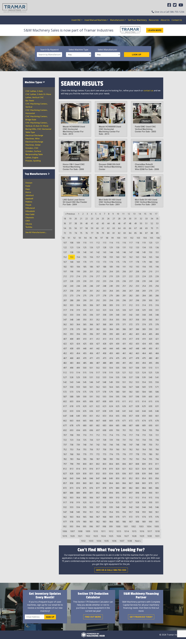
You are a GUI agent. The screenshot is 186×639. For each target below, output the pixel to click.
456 (91, 353)
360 (150, 319)
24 (97, 218)
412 (98, 338)
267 (130, 290)
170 (84, 262)
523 (137, 372)
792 (130, 459)
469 (78, 358)
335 (84, 314)
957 (130, 512)
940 (117, 507)
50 (141, 223)
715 (117, 435)
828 (71, 473)
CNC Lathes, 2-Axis (34, 91)
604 (78, 401)
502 (98, 367)
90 (63, 237)
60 (97, 228)
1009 (88, 531)
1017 (149, 531)
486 (91, 363)
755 (84, 449)
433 (137, 343)
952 (98, 512)
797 (65, 464)
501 (91, 367)
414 (111, 338)
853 (137, 478)
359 (144, 319)
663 (71, 420)
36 (65, 223)
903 (71, 497)
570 (150, 387)
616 (157, 401)
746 (124, 444)
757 (98, 449)
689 (144, 425)
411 (91, 338)
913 (137, 497)
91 (69, 237)
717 (130, 435)
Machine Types (34, 82)
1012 (111, 531)
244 (78, 286)
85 (135, 233)
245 (84, 286)
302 (65, 305)
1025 (111, 536)
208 (137, 271)
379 (78, 329)
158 (104, 257)
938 (104, 507)
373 (137, 324)
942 (130, 507)
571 (157, 387)
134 (144, 247)
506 (124, 367)
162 (130, 257)
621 (91, 406)
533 (104, 377)
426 (91, 343)
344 (144, 314)
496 (157, 363)
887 (65, 492)
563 (104, 387)
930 (150, 502)
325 (117, 310)
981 (91, 521)
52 (152, 223)
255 (150, 286)
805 (117, 464)
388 (137, 329)
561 (91, 387)
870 (150, 483)
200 (84, 271)
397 (98, 334)
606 (91, 401)
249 (111, 286)
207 (130, 271)
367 (98, 324)
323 (104, 310)
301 (157, 300)
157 (98, 257)
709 (78, 435)
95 (91, 237)
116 (124, 242)
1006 (64, 531)
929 (144, 502)
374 (144, 324)
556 (157, 382)
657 (130, 415)
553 (137, 382)
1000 (118, 526)
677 (65, 425)
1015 (134, 531)
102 (131, 237)
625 (117, 406)
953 (104, 512)
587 (65, 396)
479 (144, 358)
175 (117, 262)
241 (157, 281)
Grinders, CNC (31, 148)
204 (111, 271)
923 (104, 502)
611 (124, 401)
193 (137, 266)
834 (111, 473)
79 (103, 233)
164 (144, 257)
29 (124, 218)
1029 (142, 536)
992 (65, 526)
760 (117, 449)
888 (71, 492)
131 (124, 247)
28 (119, 218)
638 (104, 411)
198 (71, 271)
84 (130, 233)
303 (71, 305)
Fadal (27, 186)
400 (117, 334)
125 (84, 247)
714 (111, 435)
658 (137, 415)
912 (130, 497)
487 (98, 363)
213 (71, 276)
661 (157, 415)
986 (124, 521)
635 (84, 411)
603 (71, 401)
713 (104, 435)
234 (111, 281)
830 (84, 473)
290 (84, 300)
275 (84, 295)
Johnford (29, 195)
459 (111, 353)
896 (124, 492)
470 (84, 358)
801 (91, 464)
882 (130, 488)
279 (111, 295)
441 (91, 348)
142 (98, 252)
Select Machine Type (78, 49)
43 (103, 223)
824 (144, 468)
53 (157, 223)
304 (78, 305)
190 (117, 266)
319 (78, 310)
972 (130, 516)
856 (157, 478)
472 (98, 358)
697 (98, 430)
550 (117, 382)
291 (91, 300)
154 (78, 257)
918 (71, 502)
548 (104, 382)
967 (98, 516)
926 (124, 502)
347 (65, 319)
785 (84, 459)
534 (111, 377)
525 (150, 372)
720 (150, 435)
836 (124, 473)
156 (91, 257)
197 (65, 271)
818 (104, 468)
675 (150, 420)
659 (144, 415)
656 (124, 415)
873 (71, 488)
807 (130, 464)
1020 (72, 536)
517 (98, 372)
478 (137, 358)
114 (111, 242)
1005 (156, 526)
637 (98, 411)
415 (117, 338)
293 (104, 300)
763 (137, 449)
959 (144, 512)
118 (137, 242)
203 (104, 271)
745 (117, 444)
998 (104, 526)
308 (104, 305)
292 (98, 300)
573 (71, 391)
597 (130, 396)
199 (78, 271)
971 (124, 516)
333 (71, 314)
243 (71, 286)
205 (117, 271)
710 (84, 435)
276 (91, 295)
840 (150, 473)
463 (137, 353)
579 (111, 391)
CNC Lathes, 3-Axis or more (38, 94)
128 (104, 247)
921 (91, 502)
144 (111, 252)
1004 (149, 526)
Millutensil (30, 208)
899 (144, 492)
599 (144, 396)
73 (70, 233)
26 (108, 218)
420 (150, 338)
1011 (103, 531)
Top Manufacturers (36, 174)
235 (117, 281)
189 (111, 266)
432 (130, 343)
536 (124, 377)
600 (150, 396)
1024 (103, 536)
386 (124, 329)
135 (150, 247)
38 (76, 223)
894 (111, 492)
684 (111, 425)
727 (98, 439)
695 (84, 430)
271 (157, 290)
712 (98, 435)
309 (111, 305)
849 (111, 478)
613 (137, 401)
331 (157, 310)
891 (91, 492)
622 (98, 406)
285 (150, 295)
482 (65, 363)
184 (78, 266)
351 (91, 319)
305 (84, 305)
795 (150, 459)
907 (98, 497)
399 (111, 334)
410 (84, 338)
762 (130, 449)
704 (144, 430)
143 (104, 252)
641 (124, 411)
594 (111, 396)
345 (150, 314)
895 (117, 492)
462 (130, 353)
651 (91, 415)
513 (71, 372)
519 (111, 372)
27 (114, 218)
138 (71, 252)
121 (157, 242)
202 (98, 271)
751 (157, 444)
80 (108, 233)
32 (141, 218)
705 (150, 430)
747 (130, 444)
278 (104, 295)
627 (130, 406)
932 (65, 507)
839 (144, 473)
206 (124, 271)
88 (152, 233)
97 (101, 237)
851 (124, 478)
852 (130, 478)
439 (78, 348)
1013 (118, 531)
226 (157, 276)
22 (86, 218)
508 (137, 367)
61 (103, 228)
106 (158, 237)
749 (144, 444)
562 (98, 387)
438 (71, 348)
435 (150, 343)
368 (104, 324)
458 (104, 353)
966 (91, 516)
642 (130, 411)
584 (144, 391)
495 (150, 363)
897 (130, 492)
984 (111, 521)
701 (124, 430)
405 (150, 334)
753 (71, 449)
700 (117, 430)
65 (124, 228)
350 (84, 319)
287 (65, 300)
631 (157, 406)
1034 (98, 541)
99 (112, 237)
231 (91, 281)
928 (137, 502)
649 (78, 415)
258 (71, 290)
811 (157, 464)
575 (84, 391)
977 (65, 521)
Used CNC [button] (76, 20)
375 (150, 324)
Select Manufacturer (107, 49)
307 (98, 305)
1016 (142, 531)
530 (84, 377)
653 (104, 415)
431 (124, 343)
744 (111, 444)
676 (157, 420)
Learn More (155, 30)
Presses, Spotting (33, 161)
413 (104, 338)
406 (157, 334)
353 (104, 319)
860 (84, 483)
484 (78, 363)
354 (111, 319)
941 (124, 507)
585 (150, 391)
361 (157, 319)
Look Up (136, 54)
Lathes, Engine (31, 158)
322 (98, 310)
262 (98, 290)
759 (111, 449)
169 (78, 262)
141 (91, 252)
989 (144, 521)
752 (65, 449)
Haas (27, 189)
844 (78, 478)
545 (84, 382)
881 (124, 488)
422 (65, 343)
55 (70, 228)
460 (117, 353)
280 (117, 295)
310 (117, 305)
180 (150, 262)
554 (144, 382)
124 (78, 247)
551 (124, 382)
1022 (88, 536)
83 (124, 233)
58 (86, 228)
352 (98, 319)
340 (117, 314)
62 (108, 228)
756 (91, 449)
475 (117, 358)
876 (91, 488)
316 (157, 305)
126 (91, 247)
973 (137, 516)
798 (71, 464)
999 (111, 526)
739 (78, 444)
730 (117, 439)
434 (144, 343)
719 (144, 435)
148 (137, 252)
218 (104, 276)
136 (157, 247)
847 (98, 478)
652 (98, 415)
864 (111, 483)
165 (150, 257)
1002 (133, 526)
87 (146, 233)
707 (65, 435)
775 (117, 454)
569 (144, 387)
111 (91, 242)
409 (78, 338)
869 (144, 483)
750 (150, 444)
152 (65, 257)
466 (157, 353)
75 (81, 233)
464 (144, 353)
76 (86, 233)
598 (137, 396)
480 (150, 358)
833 (104, 473)
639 (111, 411)
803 (104, 464)
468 (71, 358)
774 (111, 454)
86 (141, 233)
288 (71, 300)
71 (157, 228)
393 (71, 334)
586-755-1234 (177, 11)
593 (104, 396)
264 (111, 290)
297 (130, 300)
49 (135, 223)
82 (119, 233)
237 (130, 281)
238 (137, 281)
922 (98, 502)
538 (137, 377)
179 (144, 262)
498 (71, 367)
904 (78, 497)
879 (111, 488)
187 (98, 266)
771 (91, 454)
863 (104, 483)
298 (137, 300)
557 (65, 387)
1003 (141, 526)
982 (98, 521)
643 (137, 411)
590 (84, 396)
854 (144, 478)
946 (157, 507)
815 (84, 468)
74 (76, 233)
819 (111, 468)
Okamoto (29, 218)
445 (117, 348)
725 (84, 439)
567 (130, 387)
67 (135, 228)
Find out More (93, 616)
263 (104, 290)
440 (84, 348)
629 (144, 406)
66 (130, 228)
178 (137, 262)
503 (104, 367)
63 (114, 228)
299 (144, 300)
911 (124, 497)
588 (71, 396)
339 (111, 314)
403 (137, 334)
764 (144, 449)
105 (151, 237)
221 (124, 276)
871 (157, 483)
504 (111, 367)
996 (91, 526)
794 (144, 459)
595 (117, 396)
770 (84, 454)
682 (98, 425)
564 (111, 387)
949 (78, 512)
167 (65, 262)
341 (124, 314)
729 (111, 439)
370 (117, 324)
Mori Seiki (29, 214)
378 (71, 329)
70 (152, 228)
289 (78, 300)
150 (150, 252)
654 (111, 415)
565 (117, 387)
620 (84, 406)
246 (91, 286)
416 (124, 338)
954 (111, 512)
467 (65, 358)
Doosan (28, 183)
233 (104, 281)
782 (65, 459)
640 (117, 411)
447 (130, 348)
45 (114, 223)
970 (117, 516)
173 (104, 262)
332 (65, 314)
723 (71, 439)
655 (117, 415)
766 (157, 449)
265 (117, 290)
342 (130, 314)
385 (117, 329)
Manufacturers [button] (117, 20)
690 (150, 425)
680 (84, 425)
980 (84, 521)
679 (78, 425)
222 (130, 276)
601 (157, 396)
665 (84, 420)
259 (78, 290)
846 (91, 478)
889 (78, 492)
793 (137, 459)
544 (78, 382)
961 (157, 512)
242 (65, 286)
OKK (27, 221)
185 (84, 266)
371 (124, 324)
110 (84, 242)
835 (117, 473)
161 (124, 257)
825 (150, 468)
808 (137, 464)
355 (117, 319)
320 (84, 310)
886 (157, 488)
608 (104, 401)
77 (92, 233)
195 (150, 266)
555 (150, 382)
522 (130, 372)
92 (74, 237)
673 (137, 420)
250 (117, 286)
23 (92, 218)
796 (157, 459)
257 (65, 290)
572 (65, 391)
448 (137, 348)
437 (65, 348)
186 (91, 266)
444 (111, 348)
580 (117, 391)
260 (84, 290)
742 (98, 444)
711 (91, 435)
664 (78, 420)
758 (104, 449)
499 (78, 367)
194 (144, 266)
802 (98, 464)
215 (84, 276)
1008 (80, 531)
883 (137, 488)
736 (157, 439)
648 (71, 415)
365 (84, 324)
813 (71, 468)
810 (150, 464)
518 (104, 372)
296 (124, 300)
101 (125, 237)
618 (71, 406)
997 (97, 526)
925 (117, 502)
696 (91, 430)
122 (65, 247)
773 (104, 454)
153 (71, 257)
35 (157, 218)
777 (130, 454)
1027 (126, 536)
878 (104, 488)
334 (78, 314)
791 (124, 459)
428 (104, 343)
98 (107, 237)
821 (124, 468)
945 (150, 507)
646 (157, 411)
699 (111, 430)
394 (78, 334)
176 (124, 262)
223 (137, 276)
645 (150, 411)
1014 (126, 531)
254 (144, 286)
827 (65, 473)
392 (65, 334)
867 (130, 483)
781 (157, 454)
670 (117, 420)
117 (130, 242)
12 (129, 213)
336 (91, 314)
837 (130, 473)
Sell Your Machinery (137, 20)
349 (78, 319)
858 (71, 483)
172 (98, 262)
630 (150, 406)
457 (98, 353)
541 (157, 377)
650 (84, 415)
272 (65, 295)
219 (111, 276)
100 (118, 237)
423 (71, 343)
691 (157, 425)
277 (98, 295)
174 (111, 262)
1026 (118, 536)
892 (98, 492)
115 (117, 242)
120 (150, 242)
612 (130, 401)
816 (91, 468)
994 (78, 526)
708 (71, 435)
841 (157, 473)
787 (98, 459)
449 (144, 348)
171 (91, 262)
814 (78, 468)
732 (130, 439)
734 (144, 439)
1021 (80, 536)
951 (91, 512)
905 (84, 497)
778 (137, 454)
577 (98, 391)
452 (65, 353)
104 (145, 237)
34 (152, 218)
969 (111, 516)
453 (71, 353)
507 (130, 367)
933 (71, 507)
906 (91, 497)
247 (98, 286)
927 (130, 502)
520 (117, 372)
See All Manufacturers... (36, 232)
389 (144, 329)
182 (65, 266)
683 (104, 425)
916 (157, 497)
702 (130, 430)
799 (78, 464)
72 (65, 233)
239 (144, 281)
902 (65, 497)
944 (144, 507)
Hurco (28, 192)
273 (71, 295)
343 (137, 314)
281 (124, 295)
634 (78, 411)
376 (157, 324)
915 (150, 497)
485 (84, 363)
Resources (154, 20)
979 (78, 521)
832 (98, 473)
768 (71, 454)
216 (91, 276)
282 (130, 295)
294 (111, 300)
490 (117, 363)
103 (138, 237)
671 (124, 420)
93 (80, 237)
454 (78, 353)
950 (84, 512)
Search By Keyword (49, 49)
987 (130, 521)
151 (157, 252)
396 (91, 334)
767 (65, 454)
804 (111, 464)
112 (98, 242)
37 (70, 223)
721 (157, 435)
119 (144, 242)
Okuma (28, 224)
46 (119, 223)
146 (124, 252)
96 (96, 237)
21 (81, 218)
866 (124, 483)
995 (84, 526)
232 (98, 281)
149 (144, 252)
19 (70, 218)
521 (124, 372)
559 (78, 387)
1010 (95, 531)
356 (124, 319)
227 (65, 281)
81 (114, 233)
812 (65, 468)
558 (71, 387)
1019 (64, 536)
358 (137, 319)
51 (146, 223)
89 (157, 233)
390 (150, 329)
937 (98, 507)
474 (111, 358)
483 (71, 363)
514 (78, 372)
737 (65, 444)
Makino (28, 202)
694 (78, 430)
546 (91, 382)
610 (117, 401)
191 (124, 266)
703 (137, 430)
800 (84, 464)
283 (137, 295)
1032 (83, 541)
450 (150, 348)
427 (98, 343)
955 (117, 512)
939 (111, 507)
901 (157, 492)
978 (71, 521)
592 (98, 396)
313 (137, 305)
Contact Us (177, 20)
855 (150, 478)
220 (117, 276)
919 (78, 502)
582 (130, 391)
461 (124, 353)
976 (157, 516)
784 (78, 459)
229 (78, 281)
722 (65, 439)
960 (150, 512)
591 (91, 396)
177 (130, 262)
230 (84, 281)
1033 (91, 541)
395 (84, 334)
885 (150, 488)
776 (124, 454)
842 (65, 478)
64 (119, 228)
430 (117, 343)
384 (111, 329)
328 (137, 310)
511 (157, 367)
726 (91, 439)
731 (124, 439)
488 (104, 363)
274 (78, 295)
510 (150, 367)
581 (124, 391)
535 (117, 377)
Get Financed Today (141, 616)
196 (157, 266)
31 (135, 218)
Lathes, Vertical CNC (34, 97)
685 (117, 425)
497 (65, 367)
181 (157, 262)
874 (78, 488)
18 (65, 218)
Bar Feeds (29, 101)
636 (91, 411)
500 (84, 367)
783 (71, 459)
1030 (149, 536)
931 (157, 502)
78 (97, 233)
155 (84, 257)
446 (124, 348)
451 (157, 348)
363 (71, 324)
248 (104, 286)
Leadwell (29, 199)
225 (150, 276)
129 (111, 247)
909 (111, 497)
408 (71, 338)
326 (124, 310)
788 (104, 459)
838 (137, 473)
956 (124, 512)
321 (91, 310)
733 (137, 439)
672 (130, 420)
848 (104, 478)
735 (150, 439)
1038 (129, 541)
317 (65, 310)
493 (137, 363)
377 (65, 329)
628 (137, 406)
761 (124, 449)
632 (65, 411)
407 (65, 338)
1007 (72, 531)
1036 (114, 541)
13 (134, 213)
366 (91, 324)
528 (71, 377)
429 (111, 343)
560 (84, 387)
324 (111, 310)
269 (144, 290)
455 (84, 353)
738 (71, 444)
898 (137, 492)
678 (71, 425)
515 (84, 372)
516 (91, 372)
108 (71, 242)
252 (130, 286)
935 (84, 507)
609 (111, 401)
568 (137, 387)
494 (144, 363)
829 (78, 473)
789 (111, 459)
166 (157, 257)
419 (144, 338)
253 (137, 286)
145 (117, 252)
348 (71, 319)
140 (84, 252)
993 (71, 526)
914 (144, 497)
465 (150, 353)
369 (111, 324)
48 (130, 223)
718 (137, 435)
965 (84, 516)
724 (78, 439)
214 (78, 276)
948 (71, 512)
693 (71, 430)
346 (157, 314)
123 (71, 247)
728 (104, 439)
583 (137, 391)
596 (124, 396)
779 (144, 454)
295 (117, 300)
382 (98, 329)
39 (81, 223)
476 (124, 358)
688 (137, 425)
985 (117, 521)
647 (65, 415)
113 (104, 242)
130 (117, 247)
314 (144, 305)
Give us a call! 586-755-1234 (111, 569)
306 (91, 305)
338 (104, 314)
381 (91, 329)
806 (124, 464)
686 (124, 425)
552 (130, 382)
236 (124, 281)
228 (71, 281)
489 (111, 363)
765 (150, 449)
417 (130, 338)
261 (91, 290)
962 (65, 516)
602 (65, 401)
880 (117, 488)
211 (157, 271)
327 (130, 310)
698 (104, 430)
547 (98, 382)
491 (124, 363)
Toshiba (28, 227)
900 (150, 492)
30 (130, 218)
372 (130, 324)
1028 (134, 536)
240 (150, 281)
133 (137, 247)
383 (104, 329)
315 (150, 305)
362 (65, 324)
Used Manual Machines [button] (95, 20)
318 (71, 310)
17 (156, 213)
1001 (125, 526)
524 (144, 372)
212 (65, 276)
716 (124, 435)
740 (84, 444)
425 (84, 343)
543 (71, 382)
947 (65, 512)
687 (130, 425)
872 (65, 488)
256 (157, 286)
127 (98, 247)
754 (78, 449)
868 (137, 483)
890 (84, 492)
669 (111, 420)
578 (104, 391)
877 (98, 488)
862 (98, 483)
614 (144, 401)
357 (130, 319)
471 (91, 358)
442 (98, 348)
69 (146, 228)
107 (65, 242)
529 (78, 377)
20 (76, 218)
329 (144, 310)
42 (97, 223)
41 (92, 223)
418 (137, 338)
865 (117, 483)
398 (104, 334)
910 (117, 497)
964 (78, 516)
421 (157, 338)
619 (78, 406)
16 (150, 213)
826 (157, 468)
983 (104, 521)
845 (84, 478)
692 (65, 430)
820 (117, 468)
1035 (106, 541)
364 (78, 324)
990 (150, 521)
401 (124, 334)
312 (130, 305)
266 (124, 290)
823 (137, 468)
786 (91, 459)
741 (91, 444)
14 (140, 213)
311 (124, 305)
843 (71, 478)
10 (118, 213)
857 (65, 483)
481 (157, 358)
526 (157, 372)
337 (98, 314)
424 (78, 343)
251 (124, 286)
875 (84, 488)
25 (103, 218)
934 (78, 507)
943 (137, 507)
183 (71, 266)
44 (108, 223)
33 (146, 218)
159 (111, 257)
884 (144, 488)
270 (150, 290)
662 (65, 420)
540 (150, 377)
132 (130, 247)
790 (117, 459)
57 (81, 228)
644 (144, 411)
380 (84, 329)
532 (98, 377)
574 (78, 391)
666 (91, 420)
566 (124, 387)
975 (150, 516)
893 (104, 492)
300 (150, 300)
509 (144, 367)
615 (150, 401)
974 (144, 516)
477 (130, 358)
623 (104, 406)
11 (123, 213)
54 (65, 228)
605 (84, 401)
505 (117, 367)
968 (104, 516)
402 (130, 334)
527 (65, 377)
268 (137, 290)
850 (117, 478)
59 (92, 228)
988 (137, 521)
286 (157, 295)
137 (65, 252)
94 (85, 237)
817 (98, 468)
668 (104, 420)
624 (111, 406)
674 (144, 420)
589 (78, 396)
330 (150, 310)
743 (104, 444)
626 (124, 406)
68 (141, 228)
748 (137, 444)
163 (137, 257)
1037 (122, 541)
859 (78, 483)
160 (117, 257)
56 (76, 228)
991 (157, 521)
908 (104, 497)
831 (91, 473)
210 (150, 271)
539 (144, 377)
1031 (157, 536)
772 (98, 454)
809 (144, 464)
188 (104, 266)
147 (130, 252)
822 (130, 468)
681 (91, 425)
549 (111, 382)
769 (78, 454)
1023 (95, 536)
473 (104, 358)
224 (144, 276)
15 (145, 213)
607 (98, 401)
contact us (148, 90)
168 (71, 262)
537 (130, 377)
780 (150, 454)
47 (124, 223)
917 (65, 502)
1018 (157, 531)
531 (91, 377)
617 (65, 406)
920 (84, 502)
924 (111, 502)
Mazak (28, 205)
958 (137, 512)
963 (71, 516)
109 (78, 242)
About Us (165, 20)
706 (157, 430)
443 (104, 348)
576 (91, 391)
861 (91, 483)
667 (98, 420)
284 (144, 295)
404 (144, 334)
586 (157, 391)
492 (130, 363)
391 (157, 329)
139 (78, 252)
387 (130, 329)
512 (65, 372)
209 (144, 271)
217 (98, 276)
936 (91, 507)
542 (65, 382)
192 (130, 266)
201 (91, 271)
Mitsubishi (30, 211)
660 (150, 415)
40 (86, 223)
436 (157, 343)
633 (71, 411)
